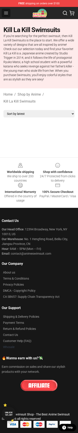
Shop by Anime (29, 94)
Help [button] (70, 427)
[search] (65, 13)
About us (9, 272)
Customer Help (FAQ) (17, 341)
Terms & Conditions (16, 278)
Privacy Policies (13, 284)
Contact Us (10, 335)
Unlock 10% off (9, 414)
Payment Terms (13, 322)
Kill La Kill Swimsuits (19, 101)
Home (8, 94)
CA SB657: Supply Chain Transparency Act (31, 296)
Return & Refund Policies (19, 328)
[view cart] (72, 13)
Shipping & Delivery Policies (21, 316)
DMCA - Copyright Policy (19, 290)
